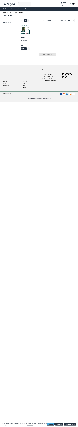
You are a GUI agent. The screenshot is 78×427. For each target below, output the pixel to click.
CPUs (4, 83)
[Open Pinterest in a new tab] (66, 77)
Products (5, 8)
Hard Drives (5, 75)
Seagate (24, 85)
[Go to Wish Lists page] (70, 4)
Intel (24, 79)
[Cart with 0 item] (73, 4)
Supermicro (25, 73)
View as (22, 20)
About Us (27, 8)
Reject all (59, 424)
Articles (20, 8)
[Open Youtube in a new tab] (66, 74)
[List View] (28, 20)
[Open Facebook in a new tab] (63, 74)
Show (44, 20)
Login (62, 3)
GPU (4, 77)
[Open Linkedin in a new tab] (71, 74)
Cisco (24, 83)
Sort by (61, 20)
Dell (23, 75)
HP (23, 77)
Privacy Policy (30, 425)
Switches (5, 79)
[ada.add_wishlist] (28, 48)
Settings (50, 424)
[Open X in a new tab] (63, 77)
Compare (23, 35)
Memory (5, 81)
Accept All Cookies (70, 424)
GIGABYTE (25, 81)
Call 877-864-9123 (48, 78)
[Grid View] (25, 20)
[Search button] (57, 4)
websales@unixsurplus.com (50, 80)
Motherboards (6, 85)
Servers (5, 73)
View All (24, 87)
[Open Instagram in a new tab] (68, 74)
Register (63, 5)
